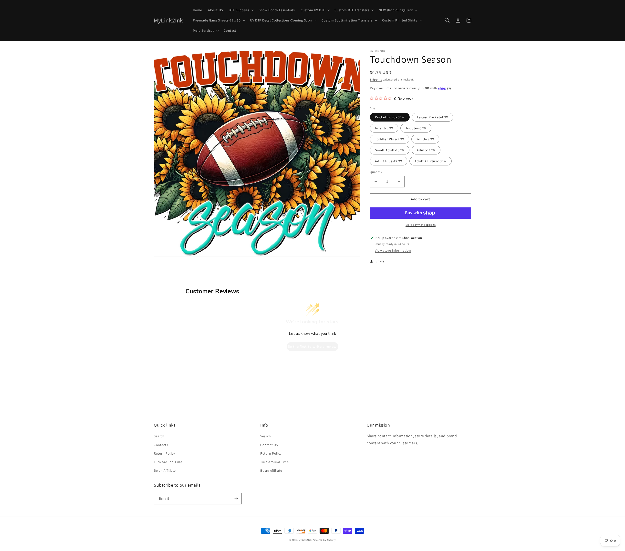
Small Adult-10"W (389, 150)
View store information (393, 250)
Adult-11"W (426, 150)
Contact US (162, 445)
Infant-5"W (384, 128)
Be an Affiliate (165, 470)
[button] (241, 10)
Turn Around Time (168, 462)
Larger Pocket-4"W (432, 117)
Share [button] (380, 261)
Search (159, 436)
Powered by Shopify (324, 539)
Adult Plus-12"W (388, 161)
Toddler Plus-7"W (389, 139)
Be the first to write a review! (312, 346)
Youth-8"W (425, 139)
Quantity (376, 172)
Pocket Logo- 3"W (390, 117)
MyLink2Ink (305, 539)
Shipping (376, 79)
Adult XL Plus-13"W (431, 161)
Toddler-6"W (416, 128)
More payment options (421, 224)
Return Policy (164, 453)
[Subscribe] (236, 498)
